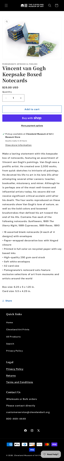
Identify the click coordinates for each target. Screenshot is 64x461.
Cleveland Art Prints (17, 329)
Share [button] (8, 300)
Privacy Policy (14, 350)
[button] (6, 5)
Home (9, 322)
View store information (18, 145)
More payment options (32, 125)
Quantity (7, 92)
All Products (13, 336)
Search (10, 343)
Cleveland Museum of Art (26, 455)
